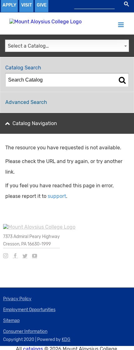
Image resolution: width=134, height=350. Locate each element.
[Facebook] (15, 255)
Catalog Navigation (34, 123)
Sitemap (11, 320)
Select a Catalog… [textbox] (28, 46)
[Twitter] (24, 255)
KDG (66, 339)
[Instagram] (5, 255)
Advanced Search (26, 102)
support (57, 196)
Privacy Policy (17, 298)
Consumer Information (25, 331)
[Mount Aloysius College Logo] (45, 22)
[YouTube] (34, 255)
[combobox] (67, 46)
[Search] (122, 80)
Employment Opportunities (29, 309)
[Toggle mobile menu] (121, 24)
